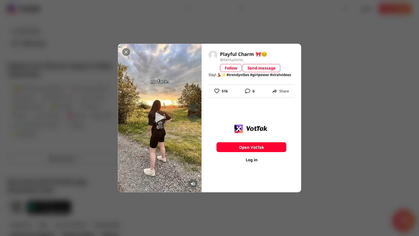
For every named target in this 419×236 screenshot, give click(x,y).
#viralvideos (280, 74)
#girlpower (259, 74)
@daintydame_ (232, 59)
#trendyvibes (238, 74)
